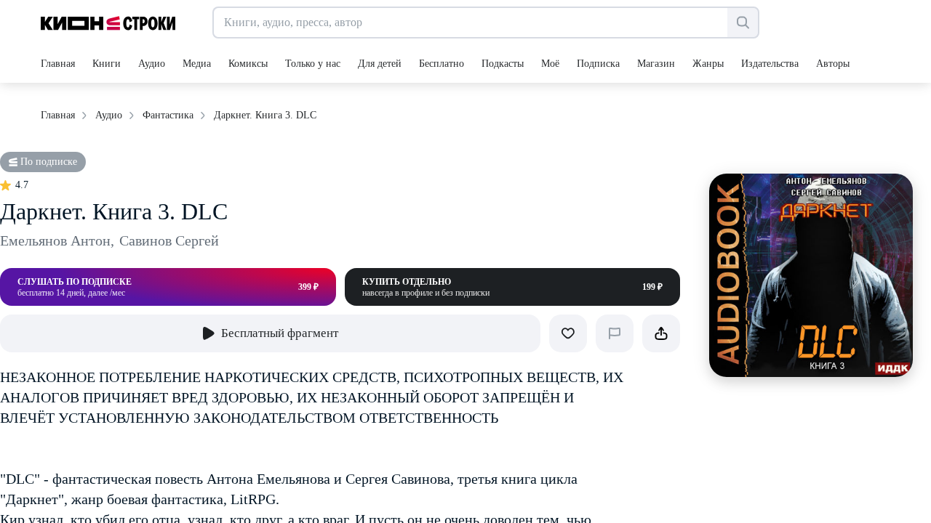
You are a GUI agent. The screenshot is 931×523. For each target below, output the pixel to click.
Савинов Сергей (169, 240)
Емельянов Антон (57, 240)
